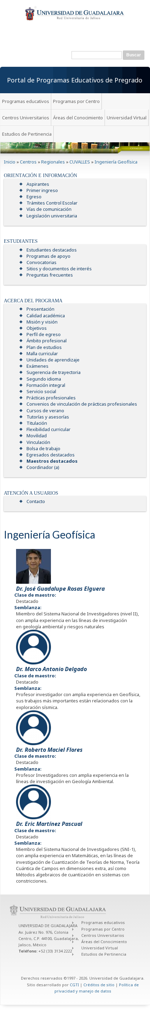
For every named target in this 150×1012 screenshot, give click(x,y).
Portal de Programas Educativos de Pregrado (74, 80)
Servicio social (41, 391)
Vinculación (38, 442)
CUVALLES (79, 162)
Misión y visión (42, 322)
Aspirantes (38, 184)
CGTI (74, 984)
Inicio (9, 162)
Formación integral (46, 385)
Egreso (34, 196)
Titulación (37, 423)
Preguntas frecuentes (50, 275)
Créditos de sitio (98, 984)
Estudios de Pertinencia (27, 134)
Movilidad (37, 435)
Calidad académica (46, 315)
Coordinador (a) (43, 467)
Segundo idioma (44, 379)
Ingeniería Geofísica (116, 162)
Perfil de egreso (44, 334)
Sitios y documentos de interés (59, 268)
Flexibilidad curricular (48, 429)
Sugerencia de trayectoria (54, 372)
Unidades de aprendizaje (53, 360)
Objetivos (37, 328)
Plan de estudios (44, 347)
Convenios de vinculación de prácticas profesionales (82, 404)
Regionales (53, 162)
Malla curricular (42, 353)
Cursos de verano (45, 410)
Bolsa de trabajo (43, 448)
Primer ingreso (42, 190)
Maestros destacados (52, 461)
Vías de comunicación (49, 209)
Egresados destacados (51, 455)
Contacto (36, 501)
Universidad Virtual (127, 117)
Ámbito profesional (47, 340)
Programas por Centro (76, 101)
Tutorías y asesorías (48, 417)
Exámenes (37, 366)
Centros (28, 162)
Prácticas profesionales (51, 398)
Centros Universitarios (25, 117)
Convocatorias (42, 262)
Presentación (40, 309)
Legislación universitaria (52, 216)
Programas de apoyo (48, 256)
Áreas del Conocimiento (78, 117)
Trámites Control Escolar (52, 203)
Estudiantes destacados (52, 250)
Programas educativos (25, 101)
